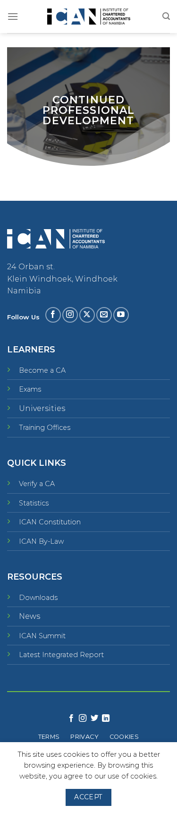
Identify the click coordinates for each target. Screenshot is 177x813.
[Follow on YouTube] (121, 315)
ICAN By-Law (41, 541)
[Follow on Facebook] (53, 315)
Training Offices (44, 427)
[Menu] (12, 16)
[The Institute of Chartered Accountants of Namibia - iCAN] (88, 17)
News (29, 616)
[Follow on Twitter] (94, 718)
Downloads (38, 597)
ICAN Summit (42, 636)
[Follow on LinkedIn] (106, 718)
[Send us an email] (104, 315)
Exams (30, 389)
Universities (42, 408)
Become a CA (42, 370)
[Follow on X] (87, 315)
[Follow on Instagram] (70, 315)
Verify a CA (37, 483)
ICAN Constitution (50, 522)
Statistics (34, 503)
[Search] (166, 16)
